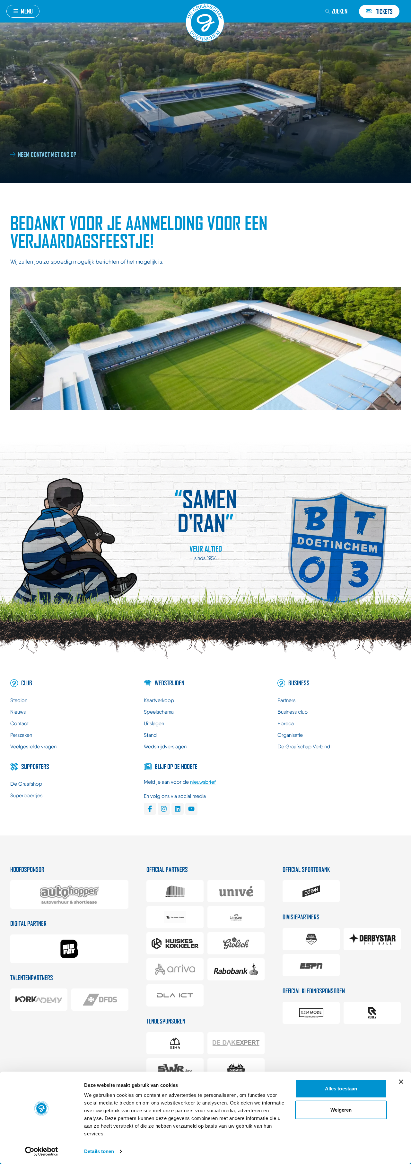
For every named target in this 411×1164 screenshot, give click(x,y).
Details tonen (99, 1151)
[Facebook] (150, 809)
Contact (19, 723)
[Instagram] (164, 809)
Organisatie (290, 735)
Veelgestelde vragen (33, 747)
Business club (292, 712)
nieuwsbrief (203, 782)
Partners (286, 700)
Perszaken (21, 735)
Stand (150, 735)
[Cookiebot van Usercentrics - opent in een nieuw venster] (41, 1151)
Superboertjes (26, 795)
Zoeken (339, 11)
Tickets (384, 11)
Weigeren (341, 1109)
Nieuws (18, 712)
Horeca (285, 723)
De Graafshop (26, 784)
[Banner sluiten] (401, 1081)
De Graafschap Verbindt (304, 747)
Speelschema (159, 712)
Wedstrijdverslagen (165, 747)
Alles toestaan (341, 1088)
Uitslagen (154, 723)
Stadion (18, 700)
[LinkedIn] (177, 809)
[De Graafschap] (205, 22)
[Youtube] (191, 809)
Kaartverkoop (159, 700)
